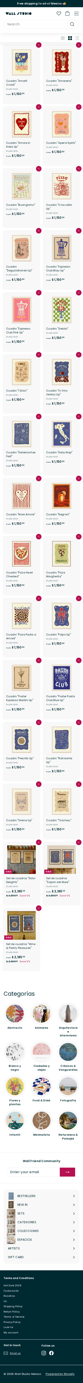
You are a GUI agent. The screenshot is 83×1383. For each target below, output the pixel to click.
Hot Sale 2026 (12, 1285)
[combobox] (41, 24)
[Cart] (67, 13)
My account (11, 1332)
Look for (8, 1327)
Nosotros (9, 1296)
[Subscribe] (67, 1172)
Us (5, 1301)
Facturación (11, 1290)
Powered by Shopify (60, 1374)
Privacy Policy (12, 1322)
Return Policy (12, 1311)
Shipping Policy (13, 1306)
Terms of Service (14, 1316)
